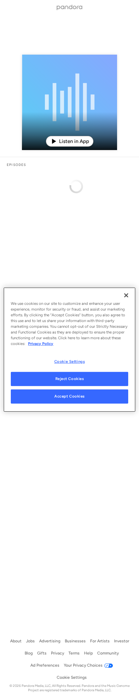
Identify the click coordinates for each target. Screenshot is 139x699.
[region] (69, 349)
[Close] (126, 295)
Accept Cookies (69, 396)
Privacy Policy (40, 343)
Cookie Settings (69, 361)
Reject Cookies (69, 378)
